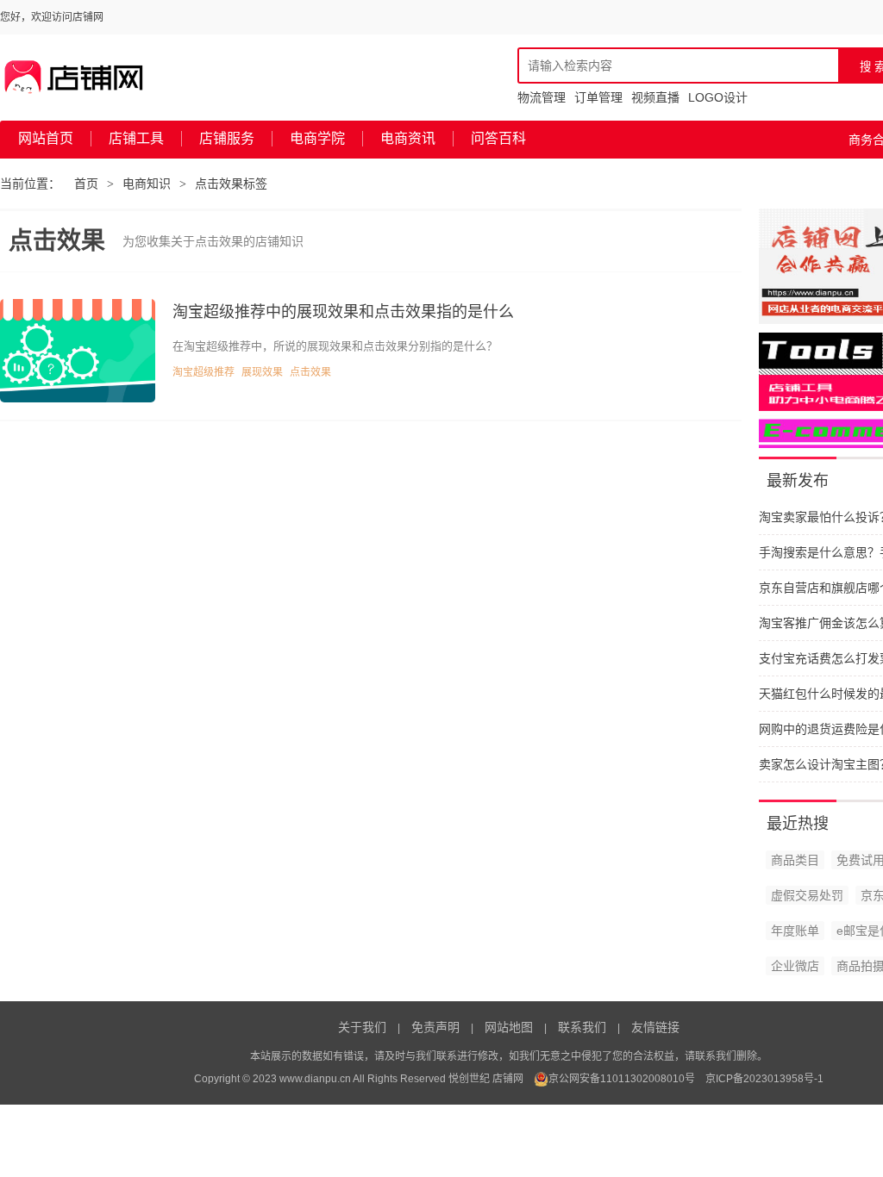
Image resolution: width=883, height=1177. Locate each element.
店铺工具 (136, 138)
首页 (86, 183)
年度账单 (795, 930)
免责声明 (435, 1027)
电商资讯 (407, 138)
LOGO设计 (718, 97)
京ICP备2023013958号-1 (764, 1079)
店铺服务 (226, 138)
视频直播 (655, 97)
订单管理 (598, 97)
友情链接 (655, 1027)
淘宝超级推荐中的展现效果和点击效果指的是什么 (343, 312)
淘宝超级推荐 (203, 372)
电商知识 (146, 183)
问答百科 (498, 138)
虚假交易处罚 (807, 895)
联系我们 (582, 1027)
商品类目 (795, 860)
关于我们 (362, 1027)
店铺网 (507, 1079)
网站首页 (45, 138)
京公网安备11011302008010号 (621, 1079)
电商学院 (317, 138)
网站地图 (509, 1027)
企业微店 (795, 966)
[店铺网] (74, 77)
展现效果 (262, 372)
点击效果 (310, 372)
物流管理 (541, 97)
